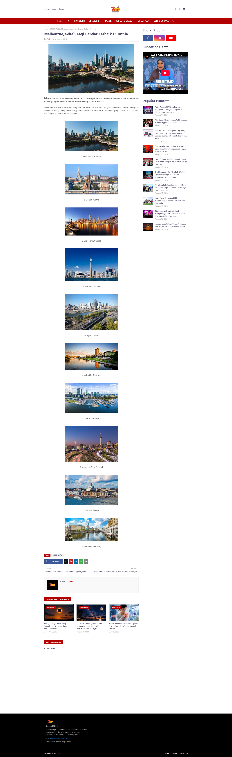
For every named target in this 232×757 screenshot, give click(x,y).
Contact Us (184, 753)
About (54, 9)
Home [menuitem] (60, 21)
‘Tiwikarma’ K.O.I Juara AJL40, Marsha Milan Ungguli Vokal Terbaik (171, 121)
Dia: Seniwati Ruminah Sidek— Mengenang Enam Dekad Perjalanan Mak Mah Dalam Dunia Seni (170, 213)
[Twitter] (66, 561)
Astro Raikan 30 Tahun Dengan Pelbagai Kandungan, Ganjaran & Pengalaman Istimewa (168, 109)
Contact (62, 9)
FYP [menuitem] (68, 21)
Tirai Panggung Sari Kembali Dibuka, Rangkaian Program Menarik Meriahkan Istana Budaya (170, 174)
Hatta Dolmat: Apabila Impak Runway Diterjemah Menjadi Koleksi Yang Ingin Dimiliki (171, 162)
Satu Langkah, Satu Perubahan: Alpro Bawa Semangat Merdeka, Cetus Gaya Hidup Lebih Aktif (170, 187)
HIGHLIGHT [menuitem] (79, 21)
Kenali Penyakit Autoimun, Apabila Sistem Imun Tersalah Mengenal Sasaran (123, 626)
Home (46, 9)
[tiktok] (182, 38)
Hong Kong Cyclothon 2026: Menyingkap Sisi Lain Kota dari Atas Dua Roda (170, 200)
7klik (48, 39)
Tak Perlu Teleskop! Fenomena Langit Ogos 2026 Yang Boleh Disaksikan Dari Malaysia (89, 626)
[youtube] (184, 9)
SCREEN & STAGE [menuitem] (123, 21)
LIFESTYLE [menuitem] (143, 21)
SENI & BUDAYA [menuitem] (161, 21)
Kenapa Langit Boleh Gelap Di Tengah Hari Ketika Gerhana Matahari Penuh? (56, 626)
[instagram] (179, 9)
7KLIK (59, 753)
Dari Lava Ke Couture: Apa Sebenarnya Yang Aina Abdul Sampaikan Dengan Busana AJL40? (170, 149)
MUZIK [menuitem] (108, 21)
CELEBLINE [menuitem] (94, 21)
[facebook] (176, 9)
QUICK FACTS (55, 29)
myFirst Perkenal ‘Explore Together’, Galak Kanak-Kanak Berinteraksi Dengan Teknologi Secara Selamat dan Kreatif (171, 134)
